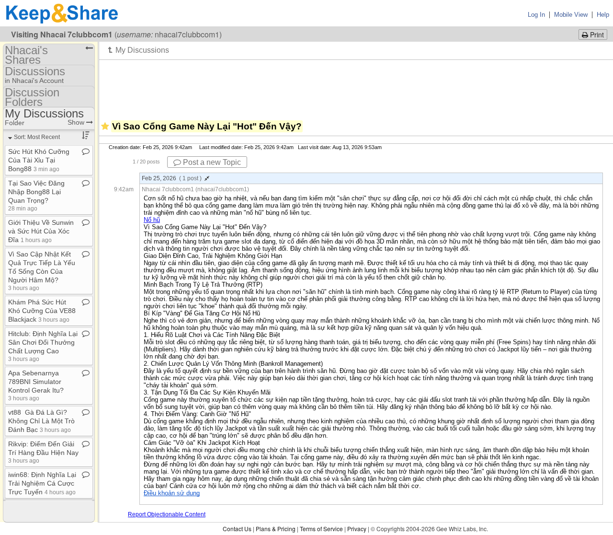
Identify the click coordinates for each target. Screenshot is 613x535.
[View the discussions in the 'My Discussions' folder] (138, 50)
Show (77, 122)
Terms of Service (321, 528)
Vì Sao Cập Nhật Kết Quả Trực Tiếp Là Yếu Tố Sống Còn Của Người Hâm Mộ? (41, 270)
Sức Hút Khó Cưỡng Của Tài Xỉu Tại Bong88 (38, 160)
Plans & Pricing (275, 528)
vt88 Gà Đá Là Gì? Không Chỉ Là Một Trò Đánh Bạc (41, 420)
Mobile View (571, 14)
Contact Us (237, 528)
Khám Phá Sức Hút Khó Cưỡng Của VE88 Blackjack (42, 310)
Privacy (356, 528)
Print (596, 34)
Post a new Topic (211, 162)
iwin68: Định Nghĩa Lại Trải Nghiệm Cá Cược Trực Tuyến (42, 483)
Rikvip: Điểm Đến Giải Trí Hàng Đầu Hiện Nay (43, 452)
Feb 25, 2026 (172, 178)
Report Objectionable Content (166, 514)
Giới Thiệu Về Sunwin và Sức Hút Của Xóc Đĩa (41, 231)
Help (603, 14)
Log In (536, 14)
